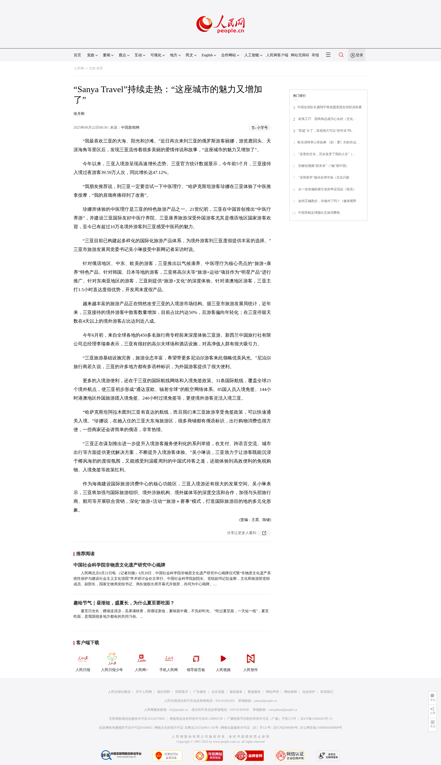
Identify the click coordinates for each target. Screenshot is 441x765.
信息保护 (308, 692)
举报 (315, 55)
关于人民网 (144, 692)
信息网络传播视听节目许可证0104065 (125, 727)
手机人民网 (168, 670)
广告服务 (199, 692)
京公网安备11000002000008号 (321, 727)
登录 (359, 55)
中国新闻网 (130, 127)
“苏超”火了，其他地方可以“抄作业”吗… (325, 130)
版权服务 (236, 692)
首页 (77, 55)
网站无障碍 (300, 55)
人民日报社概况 (119, 692)
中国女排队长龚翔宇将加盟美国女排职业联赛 (329, 107)
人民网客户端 (277, 55)
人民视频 (223, 670)
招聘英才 (181, 692)
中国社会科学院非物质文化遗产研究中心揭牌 (119, 564)
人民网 (79, 68)
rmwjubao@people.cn (283, 709)
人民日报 (83, 670)
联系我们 (326, 692)
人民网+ (141, 670)
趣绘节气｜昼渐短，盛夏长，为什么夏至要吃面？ (124, 602)
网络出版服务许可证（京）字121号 (246, 727)
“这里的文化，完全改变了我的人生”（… (326, 154)
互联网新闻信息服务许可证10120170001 (137, 718)
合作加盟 (218, 692)
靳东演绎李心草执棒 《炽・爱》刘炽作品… (328, 142)
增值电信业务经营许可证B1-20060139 (196, 718)
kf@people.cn (179, 709)
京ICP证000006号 (285, 727)
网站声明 (272, 692)
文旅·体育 (96, 68)
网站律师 (290, 692)
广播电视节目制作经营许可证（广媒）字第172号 (261, 718)
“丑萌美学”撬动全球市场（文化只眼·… (325, 177)
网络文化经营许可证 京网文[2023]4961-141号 (186, 727)
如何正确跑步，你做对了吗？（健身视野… (328, 201)
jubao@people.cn (265, 700)
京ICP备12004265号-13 (316, 718)
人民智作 (250, 670)
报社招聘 (163, 692)
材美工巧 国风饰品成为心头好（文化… (326, 119)
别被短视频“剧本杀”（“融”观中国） (323, 166)
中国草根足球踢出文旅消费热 (319, 212)
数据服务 (254, 692)
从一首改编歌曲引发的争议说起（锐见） (326, 189)
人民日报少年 (112, 670)
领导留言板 (196, 670)
